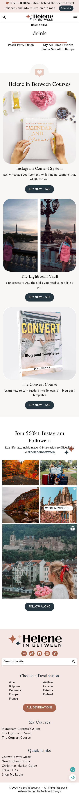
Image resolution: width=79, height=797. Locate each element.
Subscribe (66, 8)
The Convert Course (39, 384)
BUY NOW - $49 (39, 405)
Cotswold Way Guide (16, 757)
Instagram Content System (39, 168)
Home (34, 25)
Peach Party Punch (21, 44)
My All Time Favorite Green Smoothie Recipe (58, 46)
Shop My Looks (13, 774)
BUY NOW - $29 (39, 189)
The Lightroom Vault (39, 276)
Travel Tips (10, 770)
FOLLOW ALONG (39, 606)
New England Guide (16, 761)
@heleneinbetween (41, 452)
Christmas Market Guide (19, 766)
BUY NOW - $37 (39, 297)
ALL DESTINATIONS (39, 707)
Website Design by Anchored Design (39, 791)
